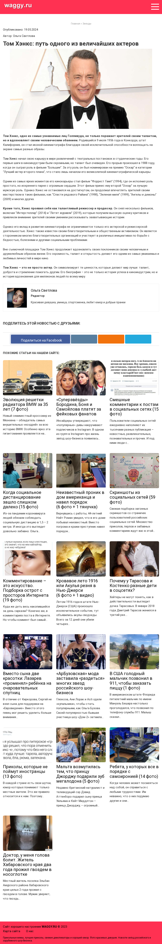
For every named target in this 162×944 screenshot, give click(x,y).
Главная (75, 23)
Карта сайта (11, 931)
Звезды (87, 23)
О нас (30, 931)
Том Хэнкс (10, 158)
